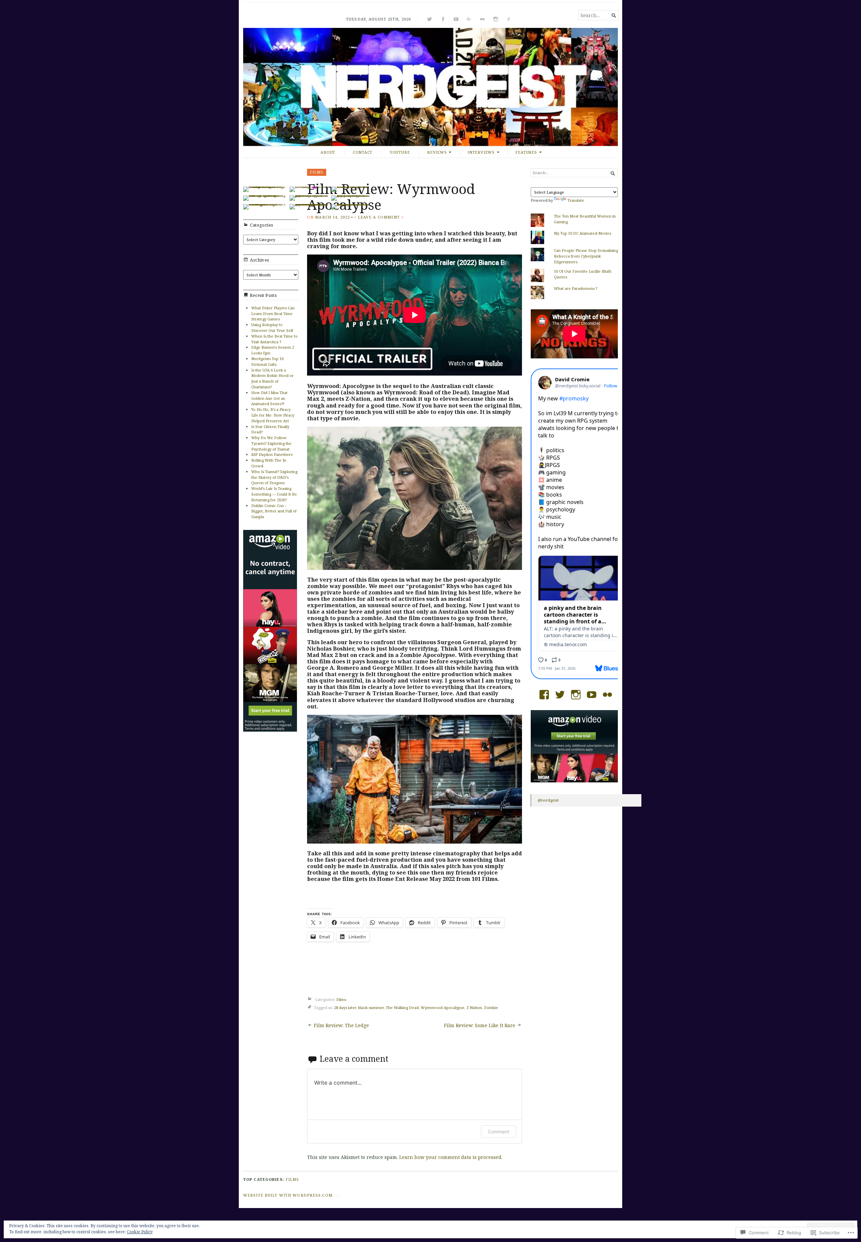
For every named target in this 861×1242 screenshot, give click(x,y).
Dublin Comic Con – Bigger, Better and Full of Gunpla (274, 511)
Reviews (437, 152)
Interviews (481, 152)
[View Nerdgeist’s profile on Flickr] (607, 694)
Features (526, 152)
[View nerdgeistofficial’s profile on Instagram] (575, 694)
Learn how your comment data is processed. (450, 1157)
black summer (371, 1007)
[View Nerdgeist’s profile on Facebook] (544, 694)
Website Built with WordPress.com (287, 1195)
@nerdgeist (548, 800)
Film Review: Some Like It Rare (479, 1025)
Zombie (491, 1007)
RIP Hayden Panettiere (272, 454)
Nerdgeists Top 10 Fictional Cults (267, 361)
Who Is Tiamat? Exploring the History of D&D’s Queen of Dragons (274, 477)
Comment (498, 1131)
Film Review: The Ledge (341, 1025)
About (328, 152)
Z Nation (474, 1007)
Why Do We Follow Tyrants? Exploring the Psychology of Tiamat (271, 443)
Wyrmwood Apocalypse (442, 1007)
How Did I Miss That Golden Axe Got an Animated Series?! (269, 398)
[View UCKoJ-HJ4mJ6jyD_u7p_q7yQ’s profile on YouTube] (591, 694)
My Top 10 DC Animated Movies (582, 233)
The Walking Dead (402, 1007)
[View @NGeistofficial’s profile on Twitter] (560, 694)
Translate (575, 200)
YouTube (400, 152)
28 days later (345, 1007)
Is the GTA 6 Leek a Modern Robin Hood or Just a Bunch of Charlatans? (272, 378)
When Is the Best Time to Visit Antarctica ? (274, 339)
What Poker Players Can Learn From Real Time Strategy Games (273, 313)
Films (317, 171)
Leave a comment (379, 217)
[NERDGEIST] (430, 87)
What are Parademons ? (575, 288)
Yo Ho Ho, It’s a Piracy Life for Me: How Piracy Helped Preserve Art (272, 415)
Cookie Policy (140, 1232)
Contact (363, 152)
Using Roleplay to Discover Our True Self (272, 327)
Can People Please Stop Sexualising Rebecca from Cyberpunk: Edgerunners (586, 256)
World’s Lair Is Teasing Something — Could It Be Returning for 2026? (274, 494)
